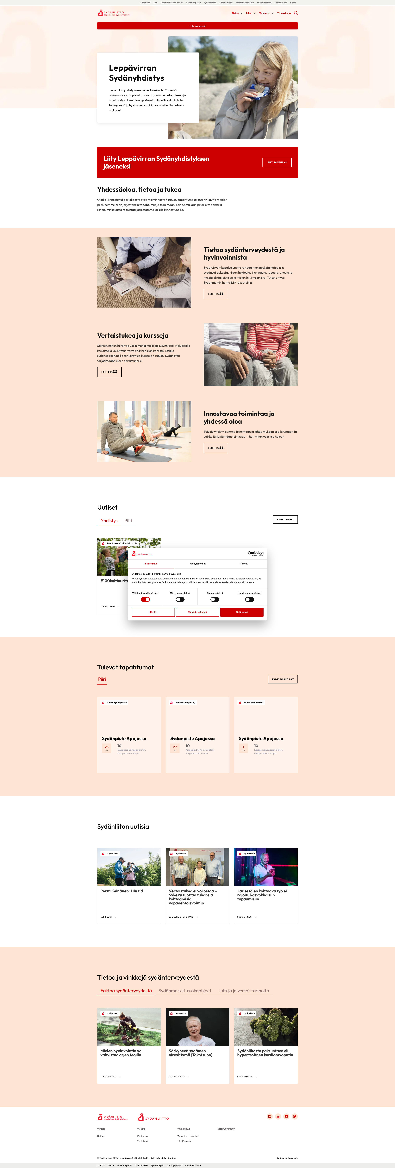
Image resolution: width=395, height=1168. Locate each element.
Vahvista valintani (197, 612)
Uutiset (100, 1136)
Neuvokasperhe (193, 2)
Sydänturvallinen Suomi (171, 2)
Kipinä (293, 2)
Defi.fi (111, 1165)
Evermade (293, 1158)
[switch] (180, 599)
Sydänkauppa (226, 2)
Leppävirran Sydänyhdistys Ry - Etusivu (122, 13)
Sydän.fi (101, 1165)
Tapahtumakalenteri (187, 1136)
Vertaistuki (142, 1141)
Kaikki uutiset (285, 519)
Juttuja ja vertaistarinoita (243, 990)
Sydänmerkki (210, 2)
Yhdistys (109, 520)
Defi (155, 2)
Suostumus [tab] (151, 563)
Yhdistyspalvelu (264, 2)
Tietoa (235, 13)
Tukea (249, 13)
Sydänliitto (145, 2)
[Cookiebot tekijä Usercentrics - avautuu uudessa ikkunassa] (250, 553)
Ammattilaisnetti (193, 1165)
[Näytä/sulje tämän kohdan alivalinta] (241, 13)
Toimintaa (264, 13)
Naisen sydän (280, 2)
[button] (296, 13)
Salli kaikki (242, 612)
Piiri (128, 520)
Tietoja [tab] (243, 563)
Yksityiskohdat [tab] (197, 563)
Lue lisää (216, 294)
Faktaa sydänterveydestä (126, 990)
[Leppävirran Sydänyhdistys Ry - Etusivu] (112, 1117)
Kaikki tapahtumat (283, 679)
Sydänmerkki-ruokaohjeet (185, 990)
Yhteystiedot (284, 13)
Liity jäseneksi (277, 162)
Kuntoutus (142, 1136)
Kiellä (153, 612)
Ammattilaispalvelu (245, 2)
